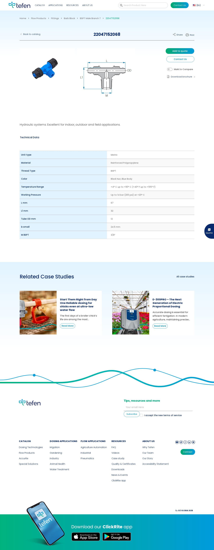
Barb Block (69, 18)
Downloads (118, 469)
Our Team (148, 453)
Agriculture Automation (94, 447)
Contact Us (180, 5)
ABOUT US (148, 441)
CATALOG (25, 441)
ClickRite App (119, 480)
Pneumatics (87, 458)
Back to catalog (31, 34)
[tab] (29, 137)
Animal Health (57, 464)
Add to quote (180, 51)
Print (192, 35)
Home (23, 18)
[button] (198, 5)
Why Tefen (148, 447)
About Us (87, 5)
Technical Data (29, 137)
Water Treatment (59, 469)
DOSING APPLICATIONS (63, 441)
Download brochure (181, 76)
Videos (115, 453)
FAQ (114, 447)
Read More (68, 325)
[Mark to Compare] (170, 69)
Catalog (40, 5)
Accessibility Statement (155, 464)
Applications (55, 5)
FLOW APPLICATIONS (93, 441)
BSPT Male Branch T (90, 18)
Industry (54, 458)
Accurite (23, 458)
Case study (118, 458)
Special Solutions (28, 464)
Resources (72, 5)
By (184, 510)
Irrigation (55, 447)
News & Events (120, 475)
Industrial (86, 453)
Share (179, 34)
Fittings (55, 18)
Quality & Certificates (124, 464)
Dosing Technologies (31, 447)
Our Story (147, 458)
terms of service (172, 415)
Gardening (56, 453)
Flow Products (38, 18)
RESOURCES (119, 441)
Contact (187, 451)
